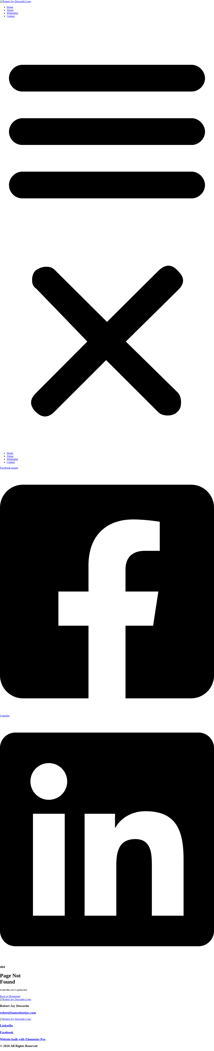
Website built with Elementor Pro (22, 1039)
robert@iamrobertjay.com (18, 1012)
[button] (107, 234)
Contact (11, 16)
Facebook (6, 1032)
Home (10, 7)
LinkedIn (6, 1025)
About (10, 10)
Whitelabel (12, 13)
